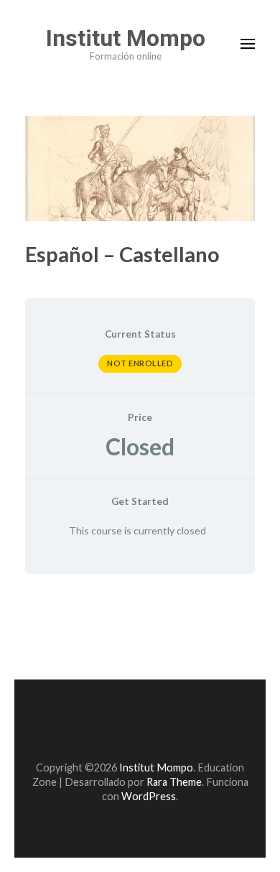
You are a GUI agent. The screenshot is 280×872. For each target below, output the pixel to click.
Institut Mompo (125, 38)
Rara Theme (174, 782)
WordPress (148, 796)
